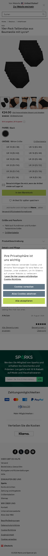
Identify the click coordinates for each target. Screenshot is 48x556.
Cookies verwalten (24, 286)
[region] (24, 278)
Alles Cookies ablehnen (24, 294)
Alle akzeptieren (24, 301)
